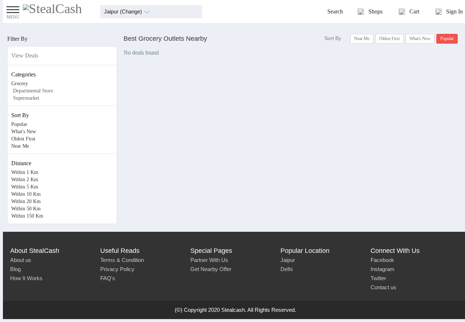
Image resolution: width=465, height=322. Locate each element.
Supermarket (26, 98)
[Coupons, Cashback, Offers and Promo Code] (52, 8)
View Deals (24, 55)
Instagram (383, 269)
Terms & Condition (122, 260)
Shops (375, 11)
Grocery (19, 83)
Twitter (378, 278)
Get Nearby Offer (210, 269)
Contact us (383, 287)
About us (20, 260)
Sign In (454, 11)
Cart (414, 11)
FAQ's (107, 278)
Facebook (382, 260)
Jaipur (287, 260)
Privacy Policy (117, 269)
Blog (15, 269)
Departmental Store (33, 91)
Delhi (286, 269)
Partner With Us (209, 260)
